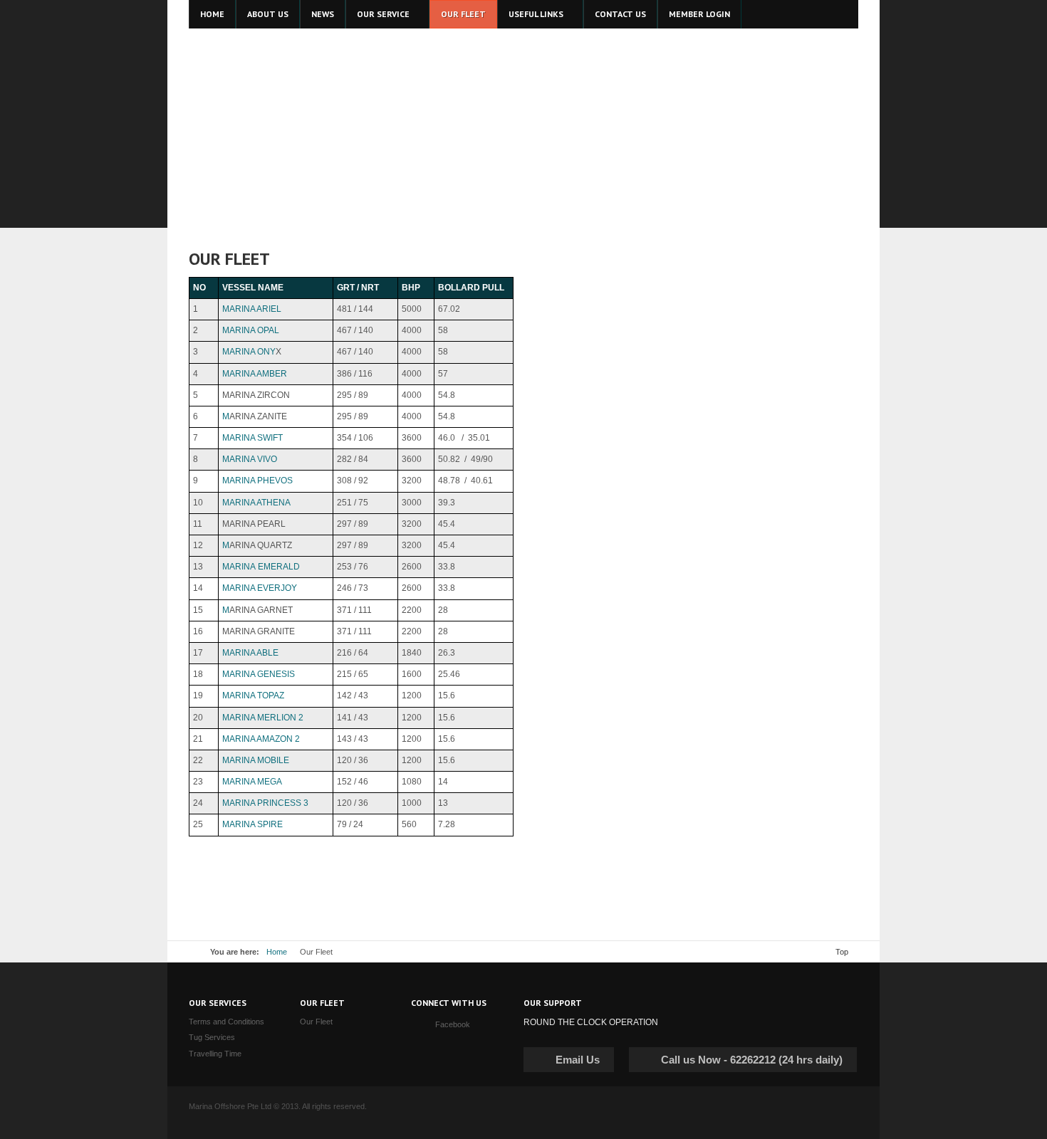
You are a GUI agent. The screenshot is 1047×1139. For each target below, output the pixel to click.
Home (276, 952)
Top (841, 952)
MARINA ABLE (250, 653)
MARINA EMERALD (261, 567)
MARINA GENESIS (258, 674)
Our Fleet (316, 1021)
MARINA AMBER (254, 374)
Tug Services (212, 1037)
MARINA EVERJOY (259, 588)
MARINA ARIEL (251, 309)
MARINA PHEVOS (257, 480)
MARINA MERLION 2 (262, 718)
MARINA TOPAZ (253, 695)
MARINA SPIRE (252, 824)
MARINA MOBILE (255, 760)
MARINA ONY (249, 352)
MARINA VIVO (249, 459)
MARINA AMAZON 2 (261, 739)
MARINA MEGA (252, 782)
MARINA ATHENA (256, 503)
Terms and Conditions (226, 1021)
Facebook (452, 1024)
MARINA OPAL (250, 330)
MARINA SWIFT (252, 438)
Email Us (578, 1060)
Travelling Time (215, 1053)
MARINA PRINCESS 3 (265, 803)
